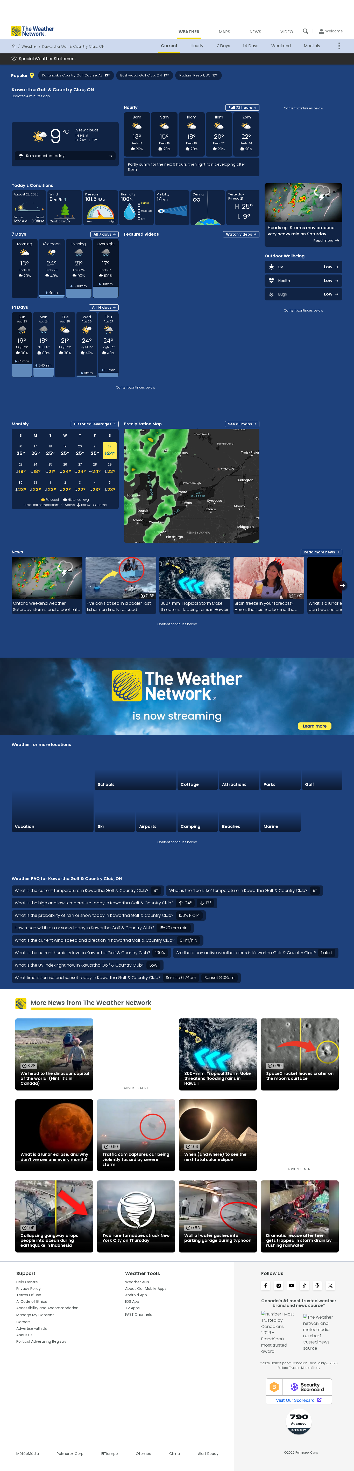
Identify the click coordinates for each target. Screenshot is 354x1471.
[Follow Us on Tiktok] (304, 1286)
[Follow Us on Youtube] (291, 1286)
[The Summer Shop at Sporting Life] (322, 811)
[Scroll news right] (342, 585)
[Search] (305, 31)
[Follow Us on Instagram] (278, 1286)
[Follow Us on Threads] (317, 1286)
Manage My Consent (35, 1315)
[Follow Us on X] (330, 1286)
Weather (29, 46)
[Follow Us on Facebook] (265, 1286)
